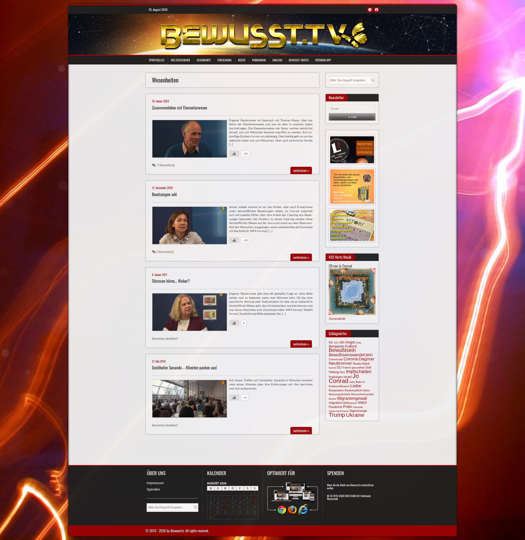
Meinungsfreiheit (339, 394)
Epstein (332, 368)
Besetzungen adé (164, 194)
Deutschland (361, 363)
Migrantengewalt (352, 398)
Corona (351, 358)
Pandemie (335, 407)
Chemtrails (336, 359)
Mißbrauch (350, 402)
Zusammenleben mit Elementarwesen (179, 108)
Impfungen (336, 377)
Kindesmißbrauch (339, 386)
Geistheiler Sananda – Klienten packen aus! (184, 368)
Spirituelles (156, 60)
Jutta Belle (355, 382)
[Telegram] (370, 9)
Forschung (224, 60)
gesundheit (358, 367)
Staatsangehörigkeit (338, 411)
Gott (368, 367)
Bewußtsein (342, 350)
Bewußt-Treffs (299, 60)
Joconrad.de (337, 318)
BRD (369, 355)
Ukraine (355, 415)
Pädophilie (358, 407)
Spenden (153, 489)
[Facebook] (376, 9)
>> (301, 170)
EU (339, 367)
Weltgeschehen (180, 60)
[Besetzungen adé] (191, 226)
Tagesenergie (358, 410)
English (277, 60)
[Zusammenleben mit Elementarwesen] (191, 140)
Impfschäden (358, 371)
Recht (241, 60)
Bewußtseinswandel (347, 355)
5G (331, 342)
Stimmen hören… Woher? (171, 281)
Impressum (155, 483)
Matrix (366, 390)
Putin (347, 406)
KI (364, 382)
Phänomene (259, 60)
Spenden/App (323, 60)
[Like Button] (234, 154)
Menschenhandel (362, 394)
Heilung (334, 372)
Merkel (332, 399)
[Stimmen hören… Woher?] (191, 313)
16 (254, 502)
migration (335, 402)
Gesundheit (204, 60)
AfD (342, 342)
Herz (342, 372)
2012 (336, 342)
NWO (362, 402)
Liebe (355, 385)
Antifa (358, 342)
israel (348, 377)
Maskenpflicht (353, 390)
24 (210, 512)
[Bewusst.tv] (265, 33)
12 (225, 502)
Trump (337, 415)
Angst (350, 342)
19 (225, 507)
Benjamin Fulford (343, 346)
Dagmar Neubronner (351, 360)
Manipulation (336, 390)
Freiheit (346, 367)
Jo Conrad (344, 378)
